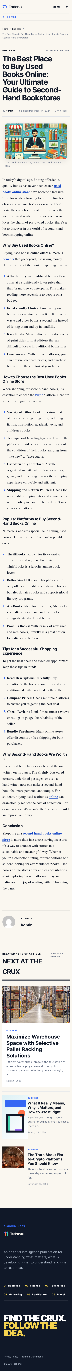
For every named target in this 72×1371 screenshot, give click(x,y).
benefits (8, 258)
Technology (55, 1285)
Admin (9, 110)
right (39, 394)
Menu (56, 6)
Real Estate (37, 1294)
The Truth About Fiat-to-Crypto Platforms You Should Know (46, 1159)
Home (5, 28)
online (53, 796)
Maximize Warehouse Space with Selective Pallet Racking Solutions (33, 1046)
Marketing (13, 1294)
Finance (32, 1285)
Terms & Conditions (32, 1356)
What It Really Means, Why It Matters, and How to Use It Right (46, 1107)
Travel (58, 1294)
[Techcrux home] (25, 7)
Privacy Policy (11, 1356)
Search (67, 6)
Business (16, 28)
